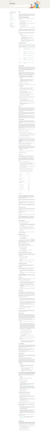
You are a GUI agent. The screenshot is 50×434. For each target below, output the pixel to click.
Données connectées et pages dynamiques (13, 18)
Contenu (10, 17)
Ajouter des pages (25, 40)
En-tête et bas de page (12, 16)
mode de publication (26, 49)
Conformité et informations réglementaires (12, 23)
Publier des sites (11, 14)
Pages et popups (11, 15)
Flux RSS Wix (21, 419)
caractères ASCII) (24, 397)
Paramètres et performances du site (13, 20)
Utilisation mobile (11, 22)
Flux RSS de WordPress (22, 416)
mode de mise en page (33, 48)
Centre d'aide (12, 3)
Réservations (11, 19)
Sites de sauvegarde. (24, 347)
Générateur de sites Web (14, 9)
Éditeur (17, 9)
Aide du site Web (10, 9)
